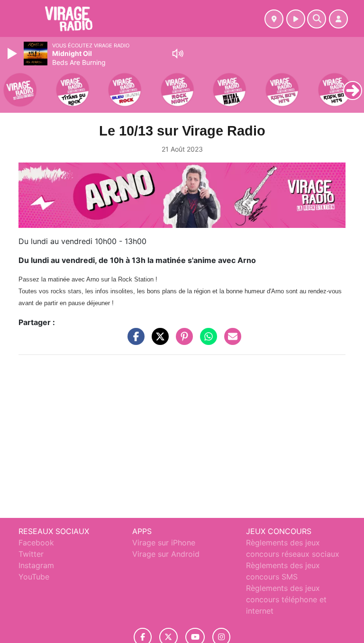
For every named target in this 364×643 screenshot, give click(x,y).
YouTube (33, 576)
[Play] (13, 53)
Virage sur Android (166, 554)
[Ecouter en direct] (295, 18)
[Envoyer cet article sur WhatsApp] (206, 340)
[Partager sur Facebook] (134, 340)
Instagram (36, 565)
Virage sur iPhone (163, 542)
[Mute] (178, 53)
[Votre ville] (273, 18)
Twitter (31, 554)
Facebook (36, 542)
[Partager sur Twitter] (158, 340)
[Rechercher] (316, 18)
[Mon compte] (338, 18)
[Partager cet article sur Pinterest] (182, 340)
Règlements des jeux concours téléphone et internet (286, 599)
